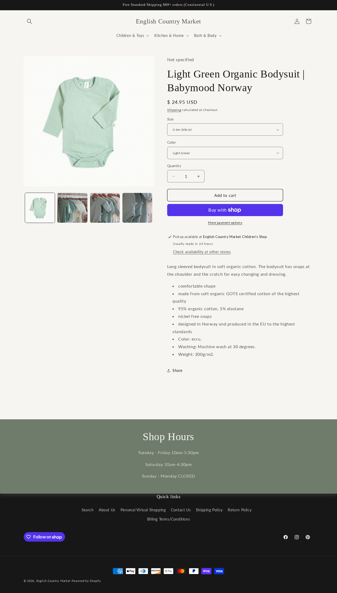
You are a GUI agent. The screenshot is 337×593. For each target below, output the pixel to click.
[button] (29, 21)
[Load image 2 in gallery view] (72, 208)
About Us (107, 510)
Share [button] (177, 370)
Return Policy (239, 510)
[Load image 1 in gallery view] (40, 208)
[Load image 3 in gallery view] (105, 208)
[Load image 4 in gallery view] (137, 208)
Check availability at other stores (202, 252)
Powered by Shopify (86, 580)
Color (171, 142)
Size (170, 119)
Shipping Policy (209, 510)
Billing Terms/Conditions (168, 519)
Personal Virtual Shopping (143, 510)
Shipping (174, 110)
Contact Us (181, 510)
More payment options (225, 223)
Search (88, 510)
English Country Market (53, 580)
